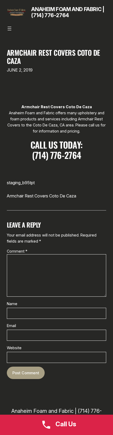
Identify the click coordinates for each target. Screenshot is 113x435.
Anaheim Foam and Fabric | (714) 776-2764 (67, 12)
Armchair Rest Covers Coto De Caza (53, 57)
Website (14, 348)
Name (12, 303)
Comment (17, 251)
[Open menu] (9, 28)
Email (11, 325)
